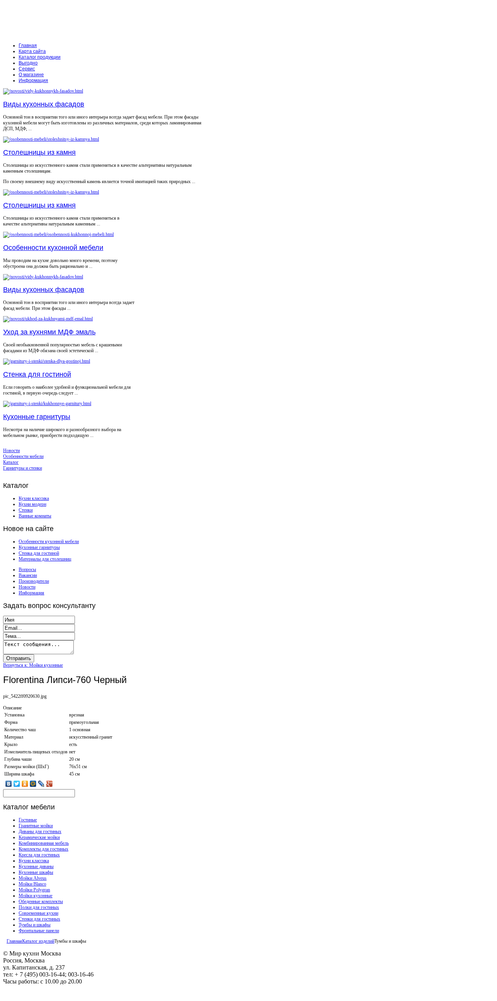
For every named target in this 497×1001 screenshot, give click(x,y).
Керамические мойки (39, 837)
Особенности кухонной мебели (53, 248)
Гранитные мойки (36, 825)
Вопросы (27, 569)
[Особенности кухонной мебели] (58, 234)
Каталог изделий (38, 941)
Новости (27, 587)
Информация (31, 593)
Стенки (26, 510)
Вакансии (28, 575)
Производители (34, 581)
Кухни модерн (32, 504)
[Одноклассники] (25, 784)
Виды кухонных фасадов (43, 104)
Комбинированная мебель (44, 843)
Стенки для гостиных (39, 919)
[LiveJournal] (41, 784)
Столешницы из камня (39, 152)
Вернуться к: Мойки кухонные (33, 665)
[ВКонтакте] (9, 784)
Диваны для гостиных (40, 831)
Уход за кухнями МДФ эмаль (49, 332)
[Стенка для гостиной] (46, 361)
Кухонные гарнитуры (36, 417)
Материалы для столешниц (45, 559)
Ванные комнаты (35, 516)
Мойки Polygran (34, 890)
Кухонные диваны (36, 866)
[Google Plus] (49, 784)
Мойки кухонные (35, 895)
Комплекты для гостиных (43, 849)
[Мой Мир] (33, 784)
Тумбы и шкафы (34, 925)
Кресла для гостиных (39, 855)
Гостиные (28, 820)
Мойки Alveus (33, 878)
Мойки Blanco (32, 884)
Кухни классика (34, 498)
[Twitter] (17, 784)
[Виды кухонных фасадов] (43, 91)
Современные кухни (38, 913)
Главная (14, 941)
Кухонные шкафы (36, 872)
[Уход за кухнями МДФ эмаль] (48, 318)
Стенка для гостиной (37, 374)
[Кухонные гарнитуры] (47, 403)
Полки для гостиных (39, 907)
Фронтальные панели (39, 930)
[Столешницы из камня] (51, 139)
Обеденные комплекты (41, 901)
